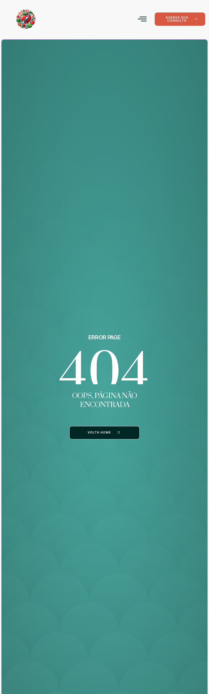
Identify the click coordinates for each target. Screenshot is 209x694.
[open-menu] (142, 19)
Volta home (99, 433)
